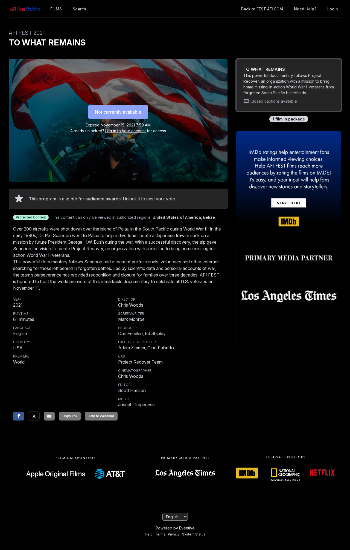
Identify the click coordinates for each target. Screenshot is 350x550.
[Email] (49, 416)
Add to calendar (101, 416)
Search (79, 9)
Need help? (305, 9)
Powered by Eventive (175, 528)
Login (332, 9)
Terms (160, 534)
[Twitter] (33, 416)
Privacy (174, 534)
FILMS (56, 9)
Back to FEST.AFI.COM (262, 9)
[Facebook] (18, 416)
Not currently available (118, 112)
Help (149, 534)
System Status (193, 534)
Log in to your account (125, 130)
